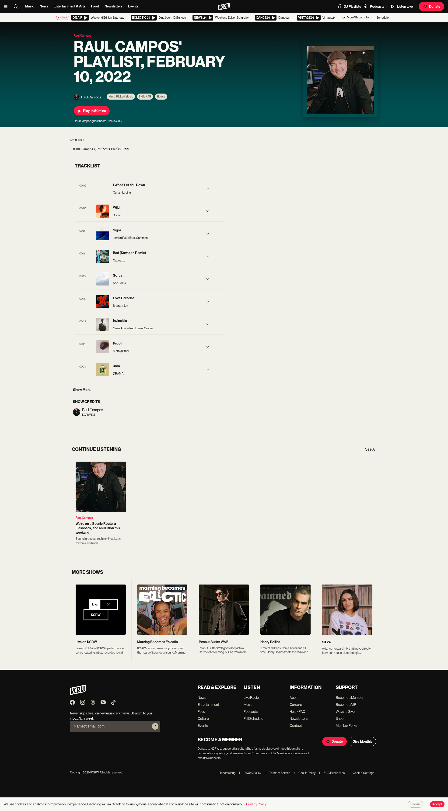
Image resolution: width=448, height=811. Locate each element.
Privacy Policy (250, 773)
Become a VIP (346, 705)
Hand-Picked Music (121, 96)
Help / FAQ (297, 712)
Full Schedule (253, 719)
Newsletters (113, 6)
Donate (434, 6)
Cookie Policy (304, 773)
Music (29, 6)
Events (133, 6)
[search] (17, 6)
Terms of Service (277, 773)
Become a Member (350, 698)
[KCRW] (78, 694)
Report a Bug (227, 773)
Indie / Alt (145, 96)
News (44, 6)
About (294, 698)
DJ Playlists (352, 6)
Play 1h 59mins (94, 111)
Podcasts (377, 6)
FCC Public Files (332, 773)
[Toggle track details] (208, 188)
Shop (339, 719)
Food (95, 6)
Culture (203, 719)
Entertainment (208, 705)
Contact (296, 725)
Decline (415, 804)
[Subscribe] (155, 726)
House (161, 96)
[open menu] (7, 6)
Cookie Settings (363, 773)
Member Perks (346, 725)
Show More (82, 390)
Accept (437, 804)
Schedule (382, 17)
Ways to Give (345, 712)
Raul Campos (84, 517)
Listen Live (405, 6)
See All (370, 449)
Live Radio (251, 698)
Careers (296, 705)
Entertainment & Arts (69, 6)
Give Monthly (362, 741)
